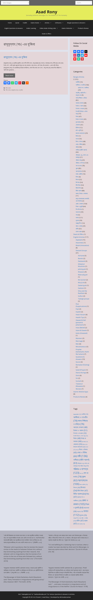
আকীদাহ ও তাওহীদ (80, 85)
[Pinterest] (82, 58)
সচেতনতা (78, 212)
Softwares (58, 23)
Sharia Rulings (81, 373)
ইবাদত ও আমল (79, 106)
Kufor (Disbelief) (81, 333)
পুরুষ (77, 168)
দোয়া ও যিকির (79, 144)
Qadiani (81, 288)
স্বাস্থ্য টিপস (79, 223)
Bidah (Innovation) (82, 245)
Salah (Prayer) (81, 370)
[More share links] (27, 82)
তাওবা (77, 139)
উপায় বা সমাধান (79, 119)
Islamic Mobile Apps (80, 392)
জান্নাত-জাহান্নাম (80, 133)
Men (77, 344)
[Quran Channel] (74, 58)
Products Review (83, 28)
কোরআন (78, 125)
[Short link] (23, 82)
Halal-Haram (80, 315)
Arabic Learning (31, 28)
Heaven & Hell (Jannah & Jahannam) (81, 322)
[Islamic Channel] (85, 55)
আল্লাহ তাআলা (79, 103)
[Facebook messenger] (8, 82)
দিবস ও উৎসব (79, 141)
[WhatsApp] (12, 82)
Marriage (79, 341)
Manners (79, 338)
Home (10, 23)
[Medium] (78, 58)
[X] (85, 51)
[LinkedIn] (78, 55)
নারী (77, 147)
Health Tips (80, 317)
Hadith (25, 23)
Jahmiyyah (82, 269)
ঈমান (77, 116)
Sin (77, 378)
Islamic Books (35, 23)
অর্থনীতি (78, 82)
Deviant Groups (81, 250)
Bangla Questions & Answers (76, 23)
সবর (77, 215)
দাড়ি (77, 449)
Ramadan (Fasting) (82, 365)
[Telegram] (16, 82)
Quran (17, 23)
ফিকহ (77, 177)
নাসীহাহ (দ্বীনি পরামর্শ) (81, 150)
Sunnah (78, 381)
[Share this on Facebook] (5, 82)
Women (78, 389)
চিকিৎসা (77, 127)
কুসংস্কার (78, 122)
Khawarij (81, 272)
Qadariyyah (82, 285)
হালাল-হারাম (79, 231)
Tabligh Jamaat (83, 299)
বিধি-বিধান (78, 185)
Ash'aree (81, 256)
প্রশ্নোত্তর (79, 171)
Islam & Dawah (81, 330)
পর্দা (81, 473)
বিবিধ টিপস (78, 188)
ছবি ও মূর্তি (78, 130)
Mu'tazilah (82, 280)
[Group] (82, 51)
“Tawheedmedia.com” (40, 594)
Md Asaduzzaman (65, 597)
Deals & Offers (46, 34)
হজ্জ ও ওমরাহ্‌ (79, 226)
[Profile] (74, 51)
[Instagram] (74, 55)
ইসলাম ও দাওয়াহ (80, 108)
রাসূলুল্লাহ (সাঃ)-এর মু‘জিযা (15, 57)
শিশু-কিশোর (78, 209)
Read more (9, 75)
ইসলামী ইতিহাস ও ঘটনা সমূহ (80, 436)
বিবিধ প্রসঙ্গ (8, 88)
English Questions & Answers (13, 28)
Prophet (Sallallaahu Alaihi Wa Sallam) (82, 351)
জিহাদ (77, 136)
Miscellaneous (81, 347)
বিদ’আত (78, 182)
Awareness (79, 243)
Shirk (77, 375)
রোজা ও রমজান (79, 204)
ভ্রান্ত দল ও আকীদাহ (83, 88)
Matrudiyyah (82, 275)
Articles (47, 23)
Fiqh (77, 309)
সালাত (77, 217)
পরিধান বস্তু (79, 160)
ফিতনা (77, 179)
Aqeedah (79, 240)
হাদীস (77, 229)
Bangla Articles (78, 77)
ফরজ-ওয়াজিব (79, 174)
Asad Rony (46, 12)
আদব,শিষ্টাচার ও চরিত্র (81, 98)
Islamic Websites (67, 28)
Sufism (80, 296)
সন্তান (80, 511)
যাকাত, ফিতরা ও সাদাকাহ (82, 193)
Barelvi (80, 258)
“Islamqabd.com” (26, 594)
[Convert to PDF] (19, 82)
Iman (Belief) (80, 328)
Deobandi (81, 261)
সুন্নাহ (77, 220)
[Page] (78, 51)
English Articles (78, 237)
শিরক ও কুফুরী (79, 206)
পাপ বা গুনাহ (79, 166)
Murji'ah (81, 282)
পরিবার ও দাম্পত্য (80, 163)
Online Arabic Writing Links (48, 28)
